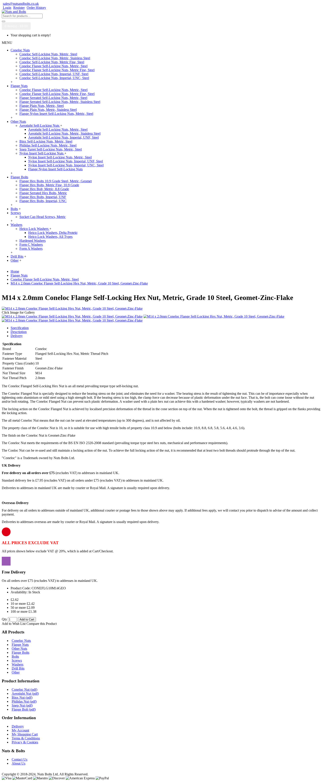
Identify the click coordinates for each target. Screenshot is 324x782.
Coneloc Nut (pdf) (24, 689)
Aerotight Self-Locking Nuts (39, 125)
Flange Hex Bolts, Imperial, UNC (43, 201)
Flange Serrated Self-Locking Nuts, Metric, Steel (53, 98)
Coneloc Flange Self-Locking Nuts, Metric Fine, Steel (57, 70)
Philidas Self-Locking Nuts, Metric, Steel (47, 145)
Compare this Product (41, 624)
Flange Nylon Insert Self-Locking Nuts (55, 169)
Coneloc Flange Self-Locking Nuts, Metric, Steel (53, 66)
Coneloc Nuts (21, 640)
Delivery (17, 336)
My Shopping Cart (25, 734)
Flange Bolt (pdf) (24, 709)
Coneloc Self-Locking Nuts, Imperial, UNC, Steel (54, 78)
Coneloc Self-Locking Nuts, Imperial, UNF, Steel (53, 74)
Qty (4, 619)
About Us (18, 763)
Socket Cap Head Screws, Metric (42, 217)
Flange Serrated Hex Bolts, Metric (43, 193)
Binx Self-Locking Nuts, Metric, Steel (45, 141)
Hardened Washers (32, 240)
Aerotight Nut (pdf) (25, 693)
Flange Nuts (20, 644)
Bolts (15, 656)
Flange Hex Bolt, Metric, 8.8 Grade (44, 189)
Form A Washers (31, 248)
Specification (20, 328)
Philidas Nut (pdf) (24, 701)
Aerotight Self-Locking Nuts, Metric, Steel (58, 129)
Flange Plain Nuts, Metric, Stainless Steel (48, 110)
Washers (17, 664)
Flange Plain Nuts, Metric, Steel (41, 106)
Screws (17, 660)
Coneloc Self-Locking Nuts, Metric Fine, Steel (51, 62)
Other (16, 672)
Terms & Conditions (26, 738)
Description (19, 332)
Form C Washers (31, 244)
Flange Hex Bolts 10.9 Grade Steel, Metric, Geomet (55, 181)
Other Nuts (19, 648)
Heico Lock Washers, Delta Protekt (52, 233)
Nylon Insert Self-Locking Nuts (41, 153)
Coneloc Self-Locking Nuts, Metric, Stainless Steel (54, 58)
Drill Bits (18, 668)
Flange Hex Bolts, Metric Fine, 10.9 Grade (49, 185)
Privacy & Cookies (25, 742)
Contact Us (19, 759)
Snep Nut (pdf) (22, 705)
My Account (20, 730)
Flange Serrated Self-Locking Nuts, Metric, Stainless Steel (59, 102)
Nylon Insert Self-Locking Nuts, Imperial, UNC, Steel (66, 165)
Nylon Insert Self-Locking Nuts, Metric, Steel (60, 157)
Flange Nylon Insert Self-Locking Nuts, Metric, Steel (56, 113)
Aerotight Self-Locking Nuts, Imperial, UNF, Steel (63, 137)
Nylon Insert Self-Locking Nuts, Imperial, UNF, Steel (65, 161)
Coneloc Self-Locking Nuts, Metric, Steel (48, 54)
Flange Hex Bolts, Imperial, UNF (42, 197)
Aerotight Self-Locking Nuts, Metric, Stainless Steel (64, 133)
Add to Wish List (14, 624)
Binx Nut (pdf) (22, 697)
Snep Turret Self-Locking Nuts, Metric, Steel (50, 149)
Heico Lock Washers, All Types (50, 236)
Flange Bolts (20, 652)
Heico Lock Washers (34, 229)
